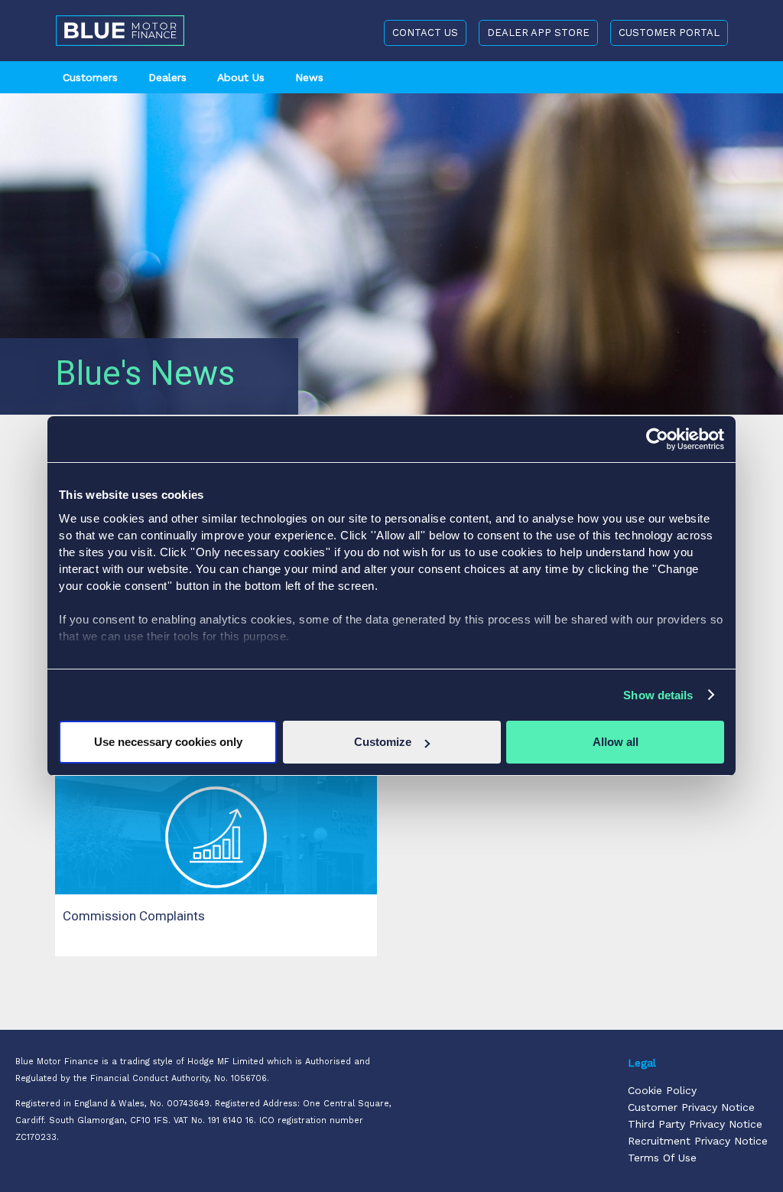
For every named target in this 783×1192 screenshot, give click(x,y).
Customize (382, 741)
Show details (658, 695)
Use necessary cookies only (168, 741)
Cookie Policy (662, 1090)
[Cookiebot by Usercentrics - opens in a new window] (657, 439)
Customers (90, 77)
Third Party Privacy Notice (695, 1124)
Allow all (615, 741)
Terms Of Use (662, 1157)
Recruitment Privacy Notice (698, 1141)
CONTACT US (425, 32)
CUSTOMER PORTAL (669, 32)
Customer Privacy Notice (691, 1107)
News (309, 77)
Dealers (167, 77)
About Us (241, 77)
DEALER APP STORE (538, 32)
